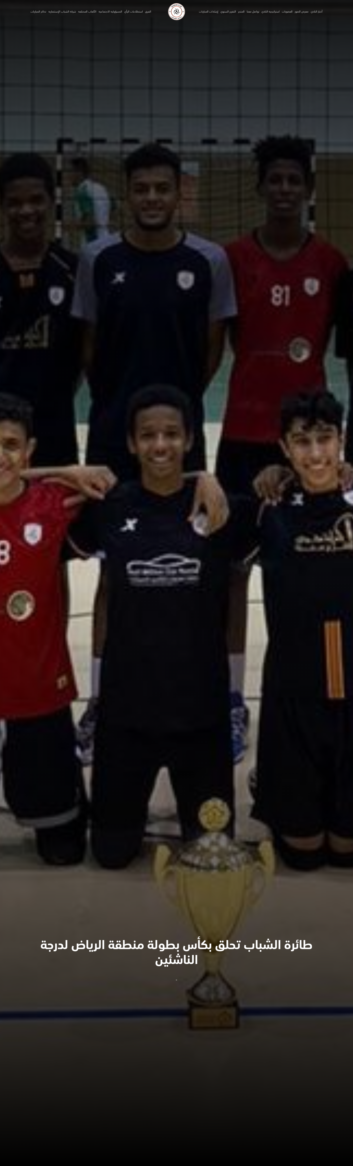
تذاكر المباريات (38, 11)
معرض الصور (302, 11)
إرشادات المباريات (208, 11)
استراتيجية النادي (270, 11)
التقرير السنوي (228, 11)
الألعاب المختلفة (87, 11)
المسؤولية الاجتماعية (110, 11)
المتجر (241, 11)
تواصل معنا (253, 11)
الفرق (148, 11)
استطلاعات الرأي (133, 11)
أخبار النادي (316, 11)
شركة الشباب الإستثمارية (62, 11)
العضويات (287, 11)
